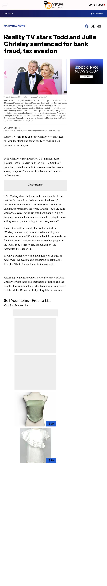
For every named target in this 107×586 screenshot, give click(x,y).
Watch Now (96, 5)
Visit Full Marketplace (17, 305)
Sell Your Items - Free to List (27, 300)
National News (14, 25)
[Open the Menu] (4, 5)
